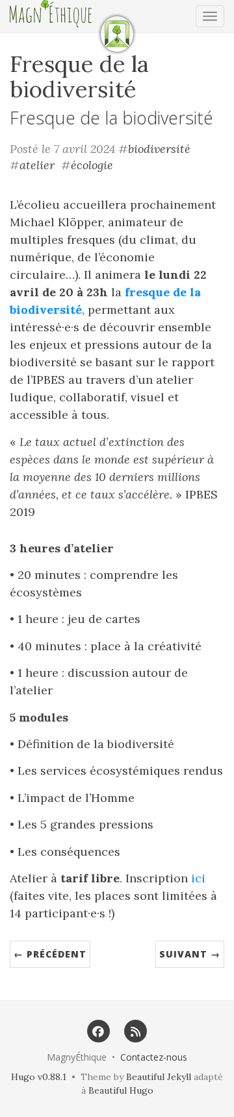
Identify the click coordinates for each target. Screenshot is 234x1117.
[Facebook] (98, 1031)
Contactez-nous (153, 1057)
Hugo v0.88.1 (38, 1077)
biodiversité (159, 148)
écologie (92, 165)
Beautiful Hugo (120, 1090)
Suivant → (189, 954)
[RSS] (136, 1031)
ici (198, 878)
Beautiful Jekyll (158, 1077)
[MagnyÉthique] (117, 34)
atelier (37, 165)
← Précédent (50, 954)
